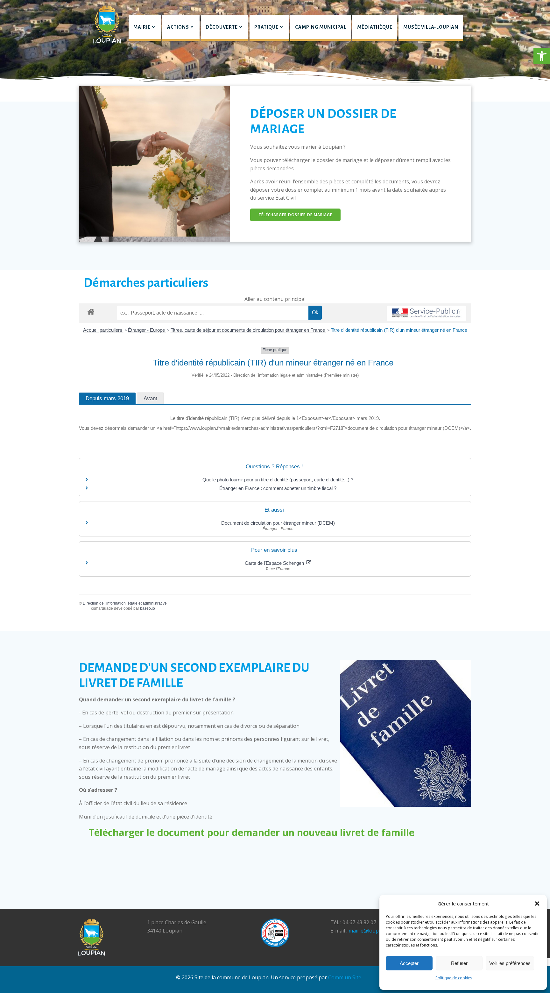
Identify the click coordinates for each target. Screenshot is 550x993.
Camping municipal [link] (320, 27)
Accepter (409, 963)
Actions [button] (178, 27)
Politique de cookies (453, 978)
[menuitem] (145, 28)
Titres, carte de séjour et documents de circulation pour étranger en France (248, 330)
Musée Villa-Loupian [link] (430, 27)
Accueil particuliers (103, 330)
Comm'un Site (344, 977)
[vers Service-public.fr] (426, 313)
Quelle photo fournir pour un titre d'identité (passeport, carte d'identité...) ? (277, 479)
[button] (541, 56)
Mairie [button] (142, 27)
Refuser (459, 963)
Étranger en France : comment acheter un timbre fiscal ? (277, 488)
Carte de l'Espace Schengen (275, 563)
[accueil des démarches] (91, 311)
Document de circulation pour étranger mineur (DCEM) (278, 523)
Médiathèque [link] (374, 27)
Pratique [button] (266, 27)
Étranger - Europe (147, 330)
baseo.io (147, 608)
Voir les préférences (510, 963)
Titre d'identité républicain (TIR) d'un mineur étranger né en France (399, 330)
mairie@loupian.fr (370, 930)
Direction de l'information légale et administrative (125, 603)
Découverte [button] (222, 27)
